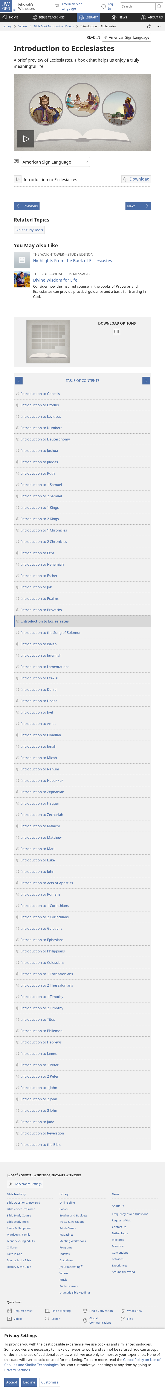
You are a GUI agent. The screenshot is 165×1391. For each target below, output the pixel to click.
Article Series (68, 1228)
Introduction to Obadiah (41, 735)
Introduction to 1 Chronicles (44, 530)
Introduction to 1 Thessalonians (47, 974)
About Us (118, 1206)
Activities (117, 1259)
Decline (29, 1382)
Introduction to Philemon (42, 1030)
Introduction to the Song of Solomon (51, 632)
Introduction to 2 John (39, 1099)
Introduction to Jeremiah (41, 655)
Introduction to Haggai (40, 803)
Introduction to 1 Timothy (42, 996)
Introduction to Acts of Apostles (47, 883)
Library (7, 26)
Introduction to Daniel (39, 689)
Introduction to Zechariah (42, 814)
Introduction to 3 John (39, 1110)
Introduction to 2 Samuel (41, 496)
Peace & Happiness (19, 1228)
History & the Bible (19, 1267)
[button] (48, 17)
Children (12, 1247)
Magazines (66, 1234)
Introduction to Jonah (38, 746)
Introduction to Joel (37, 712)
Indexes (65, 1254)
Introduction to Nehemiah (42, 564)
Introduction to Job (36, 587)
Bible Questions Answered (23, 1202)
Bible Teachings (16, 1194)
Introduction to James (39, 1053)
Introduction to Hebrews (41, 1042)
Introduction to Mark (38, 848)
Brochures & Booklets (73, 1215)
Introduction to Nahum (40, 769)
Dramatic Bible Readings (75, 1292)
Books (63, 1209)
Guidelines (66, 1260)
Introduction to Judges (39, 462)
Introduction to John (37, 871)
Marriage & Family (18, 1234)
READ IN (93, 37)
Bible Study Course (19, 1215)
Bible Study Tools (18, 1222)
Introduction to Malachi (40, 826)
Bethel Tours (120, 1233)
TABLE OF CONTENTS (82, 380)
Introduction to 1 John (39, 1087)
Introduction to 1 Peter (40, 1065)
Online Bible (67, 1202)
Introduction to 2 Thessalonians (47, 985)
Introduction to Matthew (41, 837)
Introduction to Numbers (41, 427)
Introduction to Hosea (39, 701)
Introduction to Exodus (40, 405)
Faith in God (14, 1254)
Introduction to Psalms (40, 598)
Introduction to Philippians (43, 951)
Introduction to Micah (39, 757)
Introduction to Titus (38, 1019)
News (115, 1194)
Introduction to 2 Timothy (42, 1008)
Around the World (123, 1272)
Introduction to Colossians (42, 962)
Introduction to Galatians (41, 928)
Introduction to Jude (37, 1121)
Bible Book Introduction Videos (54, 26)
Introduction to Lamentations (45, 666)
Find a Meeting (58, 1311)
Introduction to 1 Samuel (41, 484)
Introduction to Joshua (39, 450)
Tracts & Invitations (72, 1222)
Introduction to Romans (40, 894)
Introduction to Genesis (40, 393)
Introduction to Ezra (37, 553)
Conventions (120, 1252)
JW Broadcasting (71, 1267)
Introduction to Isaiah (39, 644)
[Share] (149, 26)
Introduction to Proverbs (41, 609)
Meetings (118, 1240)
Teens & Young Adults (21, 1241)
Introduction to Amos (38, 723)
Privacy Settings (17, 1370)
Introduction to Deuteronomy (45, 439)
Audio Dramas (69, 1286)
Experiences (119, 1265)
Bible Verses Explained (21, 1209)
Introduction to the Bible (41, 1144)
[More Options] (158, 26)
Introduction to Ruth (38, 473)
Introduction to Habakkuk (42, 780)
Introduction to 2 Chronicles (44, 541)
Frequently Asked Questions (130, 1214)
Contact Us (119, 1227)
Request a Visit (121, 1220)
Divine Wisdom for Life (55, 280)
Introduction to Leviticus (41, 416)
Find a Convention (97, 1311)
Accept (11, 1382)
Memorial (118, 1246)
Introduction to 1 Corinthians (45, 905)
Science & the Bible (19, 1260)
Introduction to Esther (39, 575)
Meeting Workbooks (73, 1241)
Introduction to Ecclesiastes (45, 621)
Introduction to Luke (38, 860)
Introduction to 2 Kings (40, 518)
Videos (22, 26)
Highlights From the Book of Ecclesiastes (72, 260)
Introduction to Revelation (42, 1133)
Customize (49, 1382)
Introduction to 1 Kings (40, 507)
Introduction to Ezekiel (39, 678)
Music (63, 1280)
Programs (66, 1247)
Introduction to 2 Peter (40, 1076)
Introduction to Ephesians (42, 939)
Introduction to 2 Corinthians (45, 917)
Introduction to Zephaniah (42, 792)
